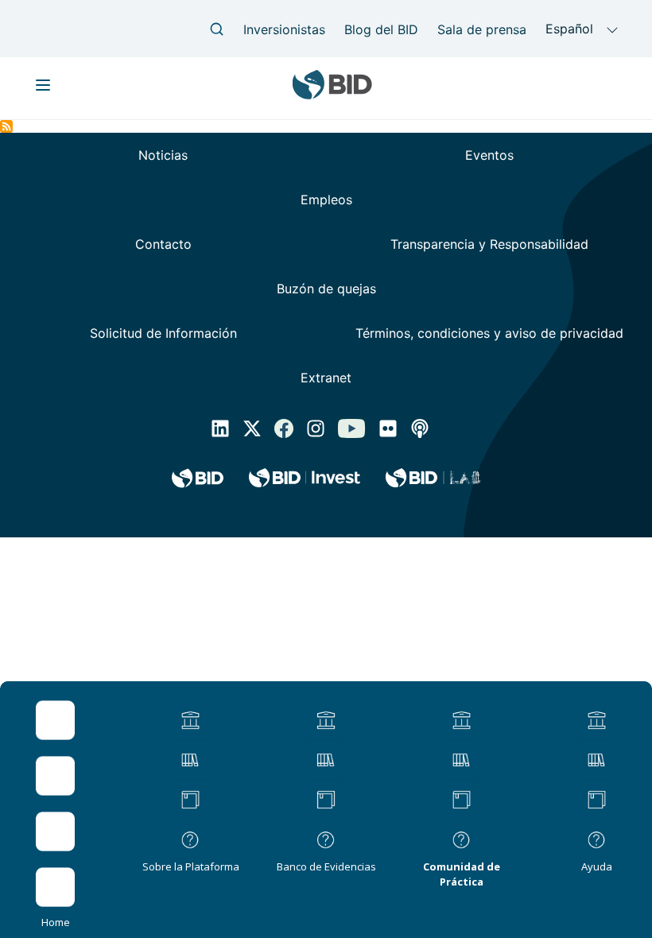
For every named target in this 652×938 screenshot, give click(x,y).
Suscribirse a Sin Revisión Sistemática (6, 126)
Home (55, 922)
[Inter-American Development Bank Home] (332, 93)
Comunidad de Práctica (461, 874)
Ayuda (596, 866)
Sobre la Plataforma (190, 866)
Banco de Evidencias (326, 866)
